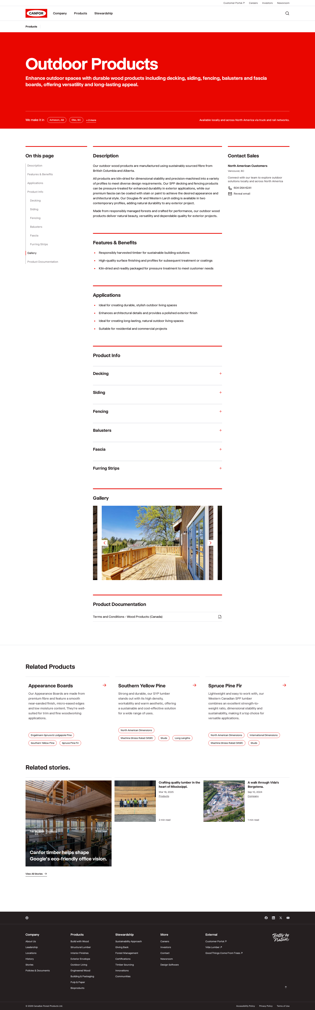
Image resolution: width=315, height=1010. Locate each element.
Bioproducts (77, 987)
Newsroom (283, 2)
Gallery (31, 253)
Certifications (123, 958)
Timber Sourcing (124, 964)
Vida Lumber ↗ (213, 947)
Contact (165, 953)
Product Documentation (42, 261)
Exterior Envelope (80, 958)
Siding (34, 209)
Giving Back (122, 947)
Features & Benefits (40, 174)
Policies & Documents (38, 970)
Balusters (36, 226)
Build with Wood (80, 941)
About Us (31, 941)
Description (34, 165)
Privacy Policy (266, 1006)
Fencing (35, 218)
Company (60, 13)
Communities (123, 976)
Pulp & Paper (78, 982)
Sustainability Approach (128, 941)
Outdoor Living (79, 964)
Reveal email (242, 193)
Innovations (122, 970)
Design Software (169, 964)
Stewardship (103, 13)
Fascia (34, 235)
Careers (253, 2)
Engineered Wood (80, 970)
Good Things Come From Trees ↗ (224, 953)
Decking (35, 200)
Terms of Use (283, 1006)
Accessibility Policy (245, 1006)
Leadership (32, 947)
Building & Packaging (82, 976)
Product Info (35, 191)
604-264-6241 (242, 187)
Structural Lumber (81, 947)
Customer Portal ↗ (234, 2)
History (30, 958)
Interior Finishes (80, 953)
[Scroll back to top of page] (285, 987)
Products (80, 13)
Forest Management (126, 953)
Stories (29, 964)
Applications (35, 183)
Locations (31, 953)
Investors (267, 2)
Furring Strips (39, 244)
